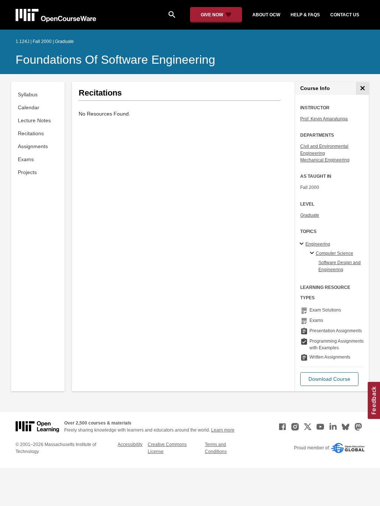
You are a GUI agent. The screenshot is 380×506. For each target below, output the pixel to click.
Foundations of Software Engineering (115, 59)
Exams (26, 159)
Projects (27, 172)
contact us (344, 14)
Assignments (33, 146)
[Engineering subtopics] (303, 244)
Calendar (28, 107)
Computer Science (334, 253)
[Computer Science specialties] (313, 253)
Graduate (309, 215)
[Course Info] (362, 88)
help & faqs (305, 14)
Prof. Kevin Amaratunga (324, 118)
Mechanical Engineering (325, 160)
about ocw (266, 14)
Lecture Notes (34, 120)
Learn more (223, 430)
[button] (329, 379)
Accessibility (130, 444)
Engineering (317, 244)
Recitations (31, 133)
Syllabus (27, 94)
